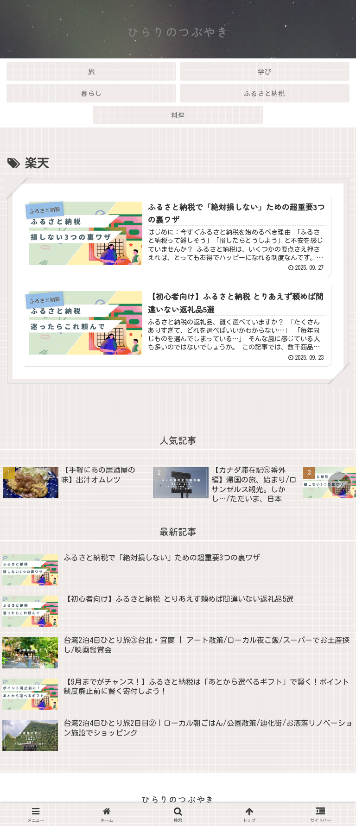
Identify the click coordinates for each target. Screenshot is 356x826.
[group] (74, 485)
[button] (339, 484)
